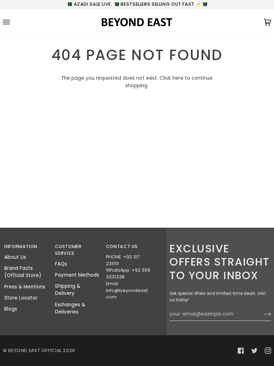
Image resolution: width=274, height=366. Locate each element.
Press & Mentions (24, 286)
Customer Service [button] (68, 249)
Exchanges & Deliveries (70, 308)
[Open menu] (13, 22)
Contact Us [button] (122, 246)
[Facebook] (241, 350)
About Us (15, 257)
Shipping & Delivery (67, 290)
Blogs (10, 309)
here (177, 78)
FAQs (61, 264)
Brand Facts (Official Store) (22, 272)
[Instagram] (268, 350)
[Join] (261, 314)
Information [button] (20, 246)
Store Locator (20, 298)
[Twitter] (254, 350)
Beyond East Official (35, 350)
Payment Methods (77, 275)
